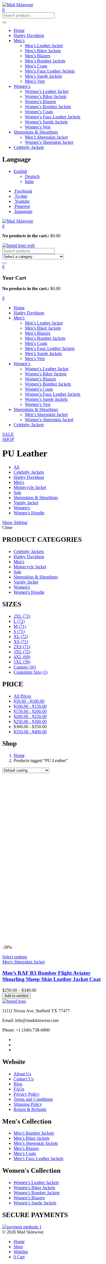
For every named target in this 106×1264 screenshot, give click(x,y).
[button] (3, 226)
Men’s (19, 40)
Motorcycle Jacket (30, 487)
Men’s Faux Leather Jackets (50, 71)
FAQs (19, 1089)
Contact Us (24, 1078)
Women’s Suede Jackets (46, 121)
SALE (8, 434)
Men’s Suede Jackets (43, 76)
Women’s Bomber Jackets (48, 106)
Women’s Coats (39, 111)
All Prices (22, 696)
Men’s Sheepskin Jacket (46, 137)
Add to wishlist (17, 996)
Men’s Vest (35, 81)
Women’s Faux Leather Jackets (52, 116)
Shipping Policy (28, 1104)
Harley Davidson (29, 35)
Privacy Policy (27, 1094)
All (16, 467)
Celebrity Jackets (29, 147)
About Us (22, 1073)
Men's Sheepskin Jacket (23, 962)
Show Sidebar (14, 522)
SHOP (8, 439)
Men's (19, 482)
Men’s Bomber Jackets (45, 60)
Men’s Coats (36, 66)
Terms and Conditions (33, 1099)
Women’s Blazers (40, 101)
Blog (18, 1084)
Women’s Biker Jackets (45, 96)
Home (19, 30)
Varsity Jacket (26, 502)
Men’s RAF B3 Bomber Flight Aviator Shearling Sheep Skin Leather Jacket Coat (51, 976)
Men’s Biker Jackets (43, 50)
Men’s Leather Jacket (44, 45)
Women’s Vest (37, 127)
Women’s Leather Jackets (36, 1182)
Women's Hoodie (29, 512)
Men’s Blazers (37, 55)
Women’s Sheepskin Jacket (49, 142)
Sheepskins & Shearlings (36, 132)
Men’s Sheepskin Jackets (36, 1143)
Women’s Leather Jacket (46, 91)
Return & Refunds (30, 1109)
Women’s (22, 86)
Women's (22, 507)
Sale (17, 492)
